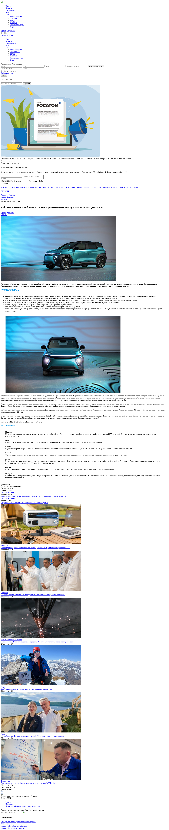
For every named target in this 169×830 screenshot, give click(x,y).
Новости (9, 8)
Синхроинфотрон (17, 25)
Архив (3, 31)
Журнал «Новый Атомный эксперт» (15, 826)
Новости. (11, 492)
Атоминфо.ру (6, 824)
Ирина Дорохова (7, 197)
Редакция (9, 802)
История (13, 23)
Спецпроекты (11, 10)
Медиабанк (11, 31)
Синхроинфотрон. (8, 195)
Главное (9, 6)
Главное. (4, 492)
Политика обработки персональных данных (23, 806)
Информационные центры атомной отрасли (18, 822)
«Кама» (4, 199)
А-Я (7, 12)
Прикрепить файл (36, 181)
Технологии (15, 19)
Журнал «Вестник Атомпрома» (13, 828)
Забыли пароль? (7, 73)
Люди (12, 21)
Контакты (9, 804)
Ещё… (8, 14)
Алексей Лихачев (8, 640)
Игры (12, 27)
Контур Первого (16, 16)
